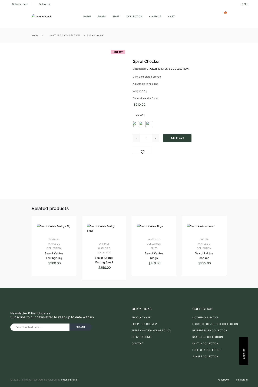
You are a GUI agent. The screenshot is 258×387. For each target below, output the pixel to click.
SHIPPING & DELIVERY (145, 323)
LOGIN (243, 4)
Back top (244, 353)
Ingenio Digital (69, 379)
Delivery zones (20, 4)
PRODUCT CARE (141, 317)
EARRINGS (53, 239)
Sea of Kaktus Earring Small (104, 260)
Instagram (242, 379)
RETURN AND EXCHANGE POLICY (151, 330)
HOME (87, 16)
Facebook (223, 379)
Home (35, 35)
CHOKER (152, 68)
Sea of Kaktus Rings (154, 256)
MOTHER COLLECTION (205, 317)
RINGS (154, 248)
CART (171, 16)
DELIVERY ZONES (142, 336)
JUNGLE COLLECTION (205, 356)
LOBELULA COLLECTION (206, 349)
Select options (55, 287)
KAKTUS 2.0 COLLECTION (64, 35)
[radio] (136, 124)
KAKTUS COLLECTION (205, 343)
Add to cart (177, 137)
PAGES (102, 16)
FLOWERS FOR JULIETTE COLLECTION (215, 323)
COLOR (140, 114)
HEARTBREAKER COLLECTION (209, 330)
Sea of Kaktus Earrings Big (54, 256)
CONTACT (155, 16)
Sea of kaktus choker (204, 256)
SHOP (116, 16)
